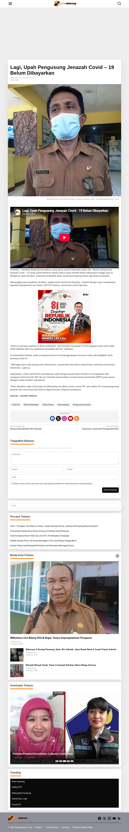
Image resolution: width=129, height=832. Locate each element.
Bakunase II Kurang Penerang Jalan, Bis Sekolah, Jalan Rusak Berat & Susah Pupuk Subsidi (71, 649)
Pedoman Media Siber (83, 827)
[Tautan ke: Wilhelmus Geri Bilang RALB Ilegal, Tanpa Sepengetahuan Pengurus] (64, 597)
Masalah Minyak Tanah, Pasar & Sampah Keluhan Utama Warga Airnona (61, 665)
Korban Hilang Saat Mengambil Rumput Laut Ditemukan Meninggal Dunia (42, 545)
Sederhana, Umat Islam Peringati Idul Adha (100, 427)
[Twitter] (58, 418)
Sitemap (65, 827)
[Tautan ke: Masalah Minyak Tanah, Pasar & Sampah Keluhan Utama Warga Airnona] (16, 670)
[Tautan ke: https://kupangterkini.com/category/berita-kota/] (117, 556)
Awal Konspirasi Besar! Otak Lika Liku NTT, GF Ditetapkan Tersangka (39, 536)
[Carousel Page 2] (60, 761)
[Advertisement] (64, 33)
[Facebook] (52, 418)
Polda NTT (17, 787)
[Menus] (10, 3)
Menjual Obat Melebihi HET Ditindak (25, 427)
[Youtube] (70, 418)
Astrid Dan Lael (19, 798)
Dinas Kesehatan (31, 405)
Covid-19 (16, 405)
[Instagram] (64, 418)
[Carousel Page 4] (68, 761)
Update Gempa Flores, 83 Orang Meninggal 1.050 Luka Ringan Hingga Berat (43, 541)
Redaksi (39, 827)
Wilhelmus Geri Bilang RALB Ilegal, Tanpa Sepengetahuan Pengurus (51, 638)
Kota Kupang (63, 405)
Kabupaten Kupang (21, 793)
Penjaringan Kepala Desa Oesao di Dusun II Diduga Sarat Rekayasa (39, 531)
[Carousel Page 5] (72, 761)
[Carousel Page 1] (57, 761)
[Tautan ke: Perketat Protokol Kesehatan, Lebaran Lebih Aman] (64, 728)
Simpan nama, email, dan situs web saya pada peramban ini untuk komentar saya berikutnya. (53, 483)
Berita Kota (14, 80)
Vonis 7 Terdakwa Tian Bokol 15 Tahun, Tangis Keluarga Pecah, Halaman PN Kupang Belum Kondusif (54, 526)
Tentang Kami (52, 827)
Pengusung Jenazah (82, 405)
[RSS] (76, 418)
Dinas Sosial (48, 405)
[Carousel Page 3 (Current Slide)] (64, 761)
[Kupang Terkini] (65, 3)
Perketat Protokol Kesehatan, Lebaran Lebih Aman (43, 753)
